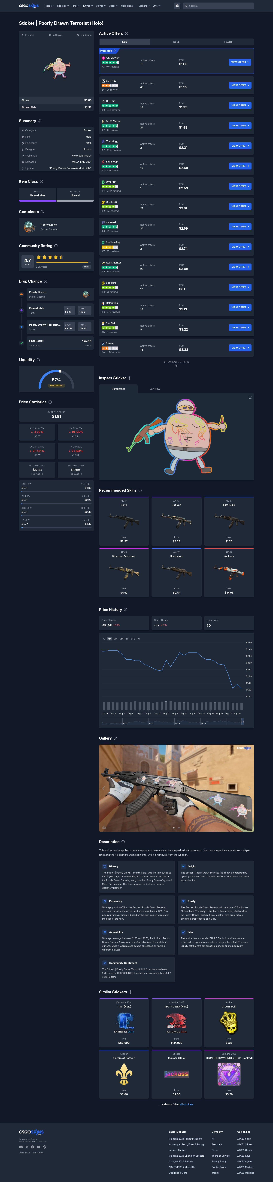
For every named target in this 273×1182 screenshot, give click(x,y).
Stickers (143, 5)
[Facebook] (34, 1147)
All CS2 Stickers (245, 1144)
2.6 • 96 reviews (110, 89)
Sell (176, 42)
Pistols (48, 5)
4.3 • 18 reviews (110, 231)
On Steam (86, 35)
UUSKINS (111, 202)
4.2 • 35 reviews (110, 291)
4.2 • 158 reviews (110, 211)
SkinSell (110, 323)
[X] (28, 1147)
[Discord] (22, 1147)
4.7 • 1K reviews (110, 130)
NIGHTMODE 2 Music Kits (182, 1167)
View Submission (81, 155)
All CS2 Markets (245, 1167)
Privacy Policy (219, 1161)
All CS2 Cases (244, 1150)
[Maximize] (250, 397)
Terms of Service (221, 1155)
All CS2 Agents (244, 1161)
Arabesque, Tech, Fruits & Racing (186, 1144)
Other (155, 5)
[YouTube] (40, 1147)
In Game (29, 35)
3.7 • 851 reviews (110, 251)
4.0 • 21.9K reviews (111, 190)
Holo (88, 136)
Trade (228, 42)
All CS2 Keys (243, 1155)
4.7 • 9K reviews (110, 66)
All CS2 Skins (244, 1138)
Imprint (215, 1172)
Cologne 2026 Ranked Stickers (185, 1138)
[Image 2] (179, 828)
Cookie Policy (219, 1167)
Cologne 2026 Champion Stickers (186, 1155)
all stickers (187, 1104)
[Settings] (177, 6)
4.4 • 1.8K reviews (111, 271)
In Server (57, 35)
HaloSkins (112, 303)
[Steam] (46, 1147)
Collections (127, 5)
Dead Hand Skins (178, 1172)
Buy (124, 42)
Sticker (87, 130)
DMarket (111, 181)
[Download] (104, 826)
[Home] (31, 5)
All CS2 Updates (245, 1172)
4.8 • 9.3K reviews (111, 110)
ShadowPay (113, 242)
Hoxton (87, 149)
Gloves (99, 5)
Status (215, 1150)
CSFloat (110, 101)
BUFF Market (113, 121)
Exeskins (111, 282)
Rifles (75, 5)
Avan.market (113, 262)
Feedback (217, 1144)
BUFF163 (111, 80)
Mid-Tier (61, 5)
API (213, 1138)
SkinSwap (112, 161)
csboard (111, 222)
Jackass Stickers (178, 1150)
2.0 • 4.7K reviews (111, 352)
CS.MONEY (113, 57)
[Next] (249, 788)
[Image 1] (174, 828)
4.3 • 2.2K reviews (111, 170)
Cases (112, 5)
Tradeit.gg (112, 141)
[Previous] (104, 788)
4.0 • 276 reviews (111, 312)
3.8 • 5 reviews (109, 332)
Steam (110, 343)
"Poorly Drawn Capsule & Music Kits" (70, 168)
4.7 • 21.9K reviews (111, 150)
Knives (86, 5)
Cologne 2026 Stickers (181, 1161)
